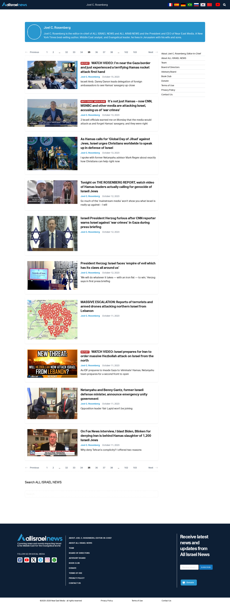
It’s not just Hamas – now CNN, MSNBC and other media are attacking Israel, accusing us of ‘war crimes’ (116, 105)
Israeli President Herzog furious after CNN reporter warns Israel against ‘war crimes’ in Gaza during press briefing (118, 222)
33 (74, 52)
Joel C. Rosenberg (90, 76)
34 (81, 52)
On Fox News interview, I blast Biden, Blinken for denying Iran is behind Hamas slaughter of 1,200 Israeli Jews (116, 435)
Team (164, 62)
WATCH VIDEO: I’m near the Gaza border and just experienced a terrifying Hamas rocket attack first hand (115, 67)
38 (111, 52)
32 (66, 52)
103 (135, 52)
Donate (165, 80)
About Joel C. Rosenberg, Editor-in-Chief (90, 538)
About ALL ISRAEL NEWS (173, 58)
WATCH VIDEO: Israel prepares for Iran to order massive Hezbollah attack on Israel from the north (117, 356)
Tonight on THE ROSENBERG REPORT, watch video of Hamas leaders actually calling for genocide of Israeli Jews (117, 186)
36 (96, 52)
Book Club (166, 76)
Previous (34, 52)
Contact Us (167, 94)
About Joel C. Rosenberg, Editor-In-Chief (181, 53)
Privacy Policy (168, 90)
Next (150, 52)
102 (126, 52)
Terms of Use (167, 85)
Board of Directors (170, 67)
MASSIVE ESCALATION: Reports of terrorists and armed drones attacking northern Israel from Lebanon (117, 306)
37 (104, 52)
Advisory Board (168, 71)
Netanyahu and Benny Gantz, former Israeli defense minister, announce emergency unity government (114, 394)
